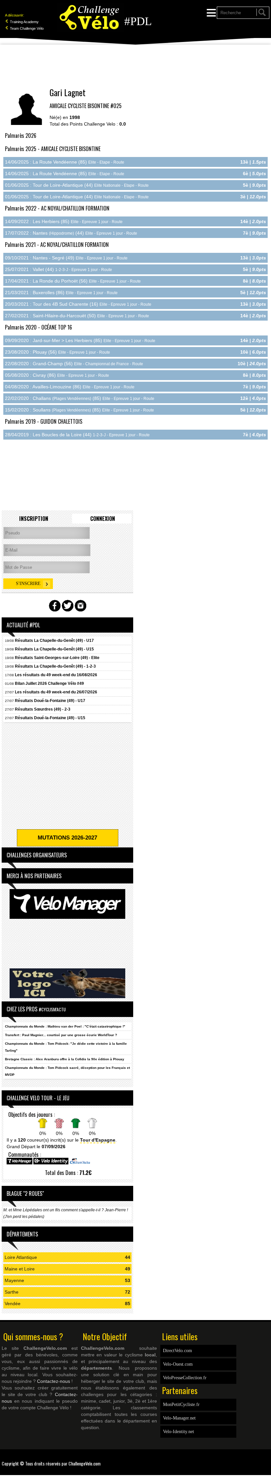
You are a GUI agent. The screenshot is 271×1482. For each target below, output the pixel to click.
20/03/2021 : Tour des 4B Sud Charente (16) (78, 304)
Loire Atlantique (21, 1257)
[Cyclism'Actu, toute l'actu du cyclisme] (79, 1163)
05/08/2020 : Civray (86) (57, 375)
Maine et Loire (20, 1268)
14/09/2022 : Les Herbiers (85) (64, 221)
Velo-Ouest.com (178, 1364)
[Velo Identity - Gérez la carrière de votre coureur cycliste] (50, 1163)
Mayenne (14, 1280)
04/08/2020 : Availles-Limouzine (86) (70, 386)
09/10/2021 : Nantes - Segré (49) (66, 257)
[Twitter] (267, 1459)
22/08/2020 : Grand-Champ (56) (74, 363)
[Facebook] (264, 1459)
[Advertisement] (135, 66)
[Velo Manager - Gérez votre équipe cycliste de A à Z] (19, 1163)
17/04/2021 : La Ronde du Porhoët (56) (73, 281)
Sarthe (12, 1292)
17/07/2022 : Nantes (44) (71, 233)
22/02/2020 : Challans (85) (79, 398)
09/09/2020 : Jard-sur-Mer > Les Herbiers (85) (80, 340)
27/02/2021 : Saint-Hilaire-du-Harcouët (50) (77, 315)
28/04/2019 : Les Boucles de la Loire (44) (77, 434)
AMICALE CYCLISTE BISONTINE (79, 106)
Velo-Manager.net (179, 1418)
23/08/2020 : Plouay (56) (57, 352)
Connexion (102, 519)
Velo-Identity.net (178, 1431)
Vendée (12, 1303)
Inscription (33, 519)
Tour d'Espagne (97, 1140)
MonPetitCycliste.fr (181, 1404)
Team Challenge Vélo (26, 28)
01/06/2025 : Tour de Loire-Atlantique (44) (77, 185)
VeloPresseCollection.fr (185, 1377)
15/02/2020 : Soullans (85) (79, 409)
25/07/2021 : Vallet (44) (58, 269)
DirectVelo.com (177, 1350)
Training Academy (24, 22)
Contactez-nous (53, 1381)
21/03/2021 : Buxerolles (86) (61, 292)
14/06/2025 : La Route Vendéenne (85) (64, 162)
